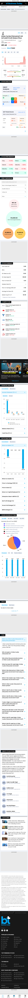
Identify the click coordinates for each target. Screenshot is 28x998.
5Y (14, 52)
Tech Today (5, 939)
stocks (12, 9)
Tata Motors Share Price (7, 955)
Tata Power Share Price (7, 980)
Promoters (4, 553)
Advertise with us (5, 987)
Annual (10, 395)
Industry (4, 947)
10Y (18, 52)
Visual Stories (18, 941)
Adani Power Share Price (20, 955)
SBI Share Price (18, 976)
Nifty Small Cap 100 (19, 966)
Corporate (5, 941)
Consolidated (5, 388)
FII (9, 553)
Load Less (14, 611)
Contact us (16, 985)
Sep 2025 (22, 518)
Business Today (15, 0)
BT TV (5, 361)
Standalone (12, 388)
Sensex (4, 964)
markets (8, 9)
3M (8, 52)
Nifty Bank (5, 966)
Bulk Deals (11, 605)
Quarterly (5, 395)
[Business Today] (14, 4)
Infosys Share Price (7, 976)
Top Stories (6, 817)
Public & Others (18, 553)
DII (12, 553)
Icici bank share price (7, 978)
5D (5, 52)
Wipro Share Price (19, 978)
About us (3, 985)
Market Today (6, 937)
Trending (5, 943)
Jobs (4, 949)
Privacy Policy (17, 987)
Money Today (18, 939)
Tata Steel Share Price (20, 957)
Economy (17, 937)
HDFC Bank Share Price (7, 957)
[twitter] (7, 930)
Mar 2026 (10, 518)
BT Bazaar (22, 0)
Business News (3, 9)
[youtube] (4, 930)
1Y (11, 52)
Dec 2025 (16, 518)
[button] (25, 996)
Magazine (17, 943)
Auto (16, 947)
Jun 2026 (4, 518)
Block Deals (4, 605)
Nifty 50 (17, 964)
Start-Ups (5, 945)
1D (2, 52)
